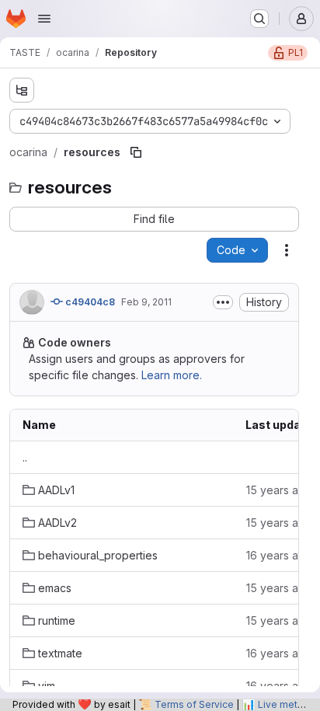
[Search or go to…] (259, 18)
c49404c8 (89, 302)
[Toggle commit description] (223, 302)
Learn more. (171, 375)
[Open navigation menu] (44, 18)
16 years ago (279, 555)
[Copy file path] (135, 152)
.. (25, 457)
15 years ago (279, 490)
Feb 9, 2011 (146, 302)
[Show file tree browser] (21, 90)
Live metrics (286, 704)
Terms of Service (194, 704)
